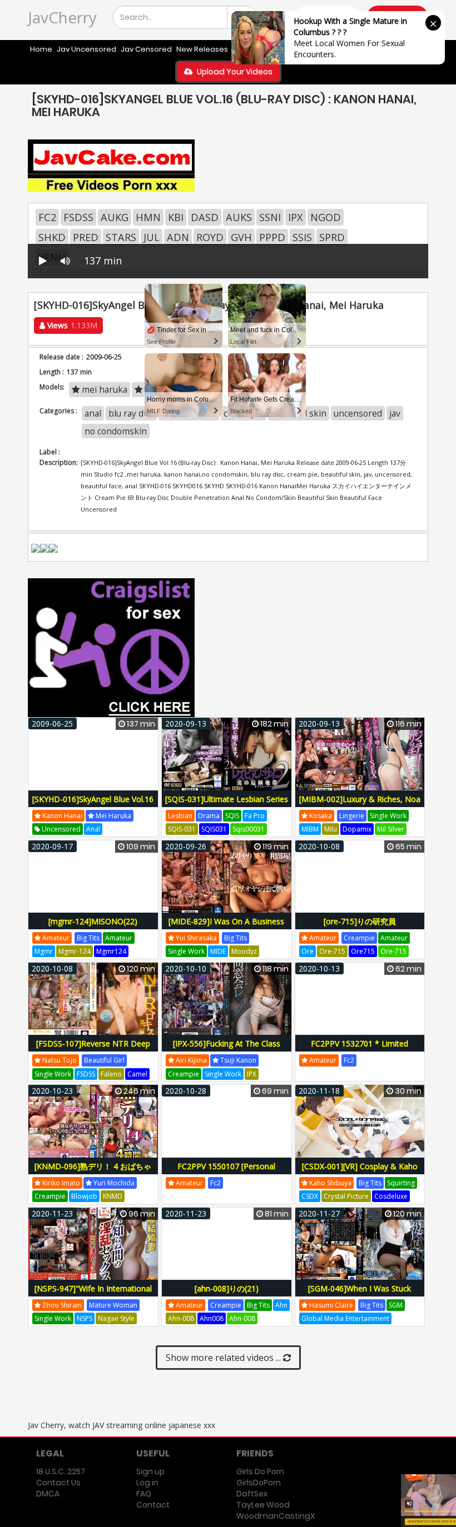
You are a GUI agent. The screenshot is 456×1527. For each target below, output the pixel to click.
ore (307, 951)
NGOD (325, 217)
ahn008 (212, 1318)
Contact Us (58, 1482)
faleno (111, 1074)
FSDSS (78, 217)
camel (137, 1074)
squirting (401, 1183)
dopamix (357, 829)
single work (388, 815)
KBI (176, 217)
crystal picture (346, 1196)
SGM (396, 1305)
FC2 (47, 217)
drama (209, 815)
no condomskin (116, 431)
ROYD (210, 237)
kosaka (320, 815)
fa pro (255, 815)
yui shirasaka (195, 938)
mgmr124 (111, 951)
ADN (178, 237)
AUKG (114, 217)
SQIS (232, 815)
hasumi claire (330, 1305)
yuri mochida (113, 1183)
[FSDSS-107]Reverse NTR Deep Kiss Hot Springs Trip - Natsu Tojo (93, 1049)
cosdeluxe (391, 1196)
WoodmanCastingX (275, 1515)
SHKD (52, 237)
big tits (88, 938)
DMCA (48, 1493)
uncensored (60, 829)
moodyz (244, 951)
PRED (85, 237)
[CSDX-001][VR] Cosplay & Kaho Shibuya (360, 1172)
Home (41, 49)
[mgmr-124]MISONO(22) (92, 921)
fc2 (349, 1060)
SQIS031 (214, 829)
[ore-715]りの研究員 (360, 921)
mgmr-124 (74, 951)
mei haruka (112, 815)
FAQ (143, 1493)
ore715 (363, 951)
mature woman (113, 1305)
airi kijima (190, 1060)
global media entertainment (345, 1318)
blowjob (84, 1196)
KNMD (112, 1196)
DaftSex (251, 1493)
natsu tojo (59, 1060)
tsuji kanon (237, 1060)
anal (93, 829)
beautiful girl (104, 1060)
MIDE (218, 951)
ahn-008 (181, 1318)
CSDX (309, 1196)
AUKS (239, 217)
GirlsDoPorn (258, 1482)
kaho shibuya (329, 1183)
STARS (121, 237)
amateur (55, 938)
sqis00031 (248, 829)
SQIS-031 (182, 829)
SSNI (270, 217)
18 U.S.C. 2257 (60, 1471)
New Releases (202, 49)
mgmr (43, 951)
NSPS (84, 1318)
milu (330, 829)
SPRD (332, 237)
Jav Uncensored (86, 49)
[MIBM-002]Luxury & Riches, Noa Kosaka (359, 805)
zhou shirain (61, 1305)
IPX (295, 217)
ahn (281, 1305)
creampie (359, 938)
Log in (147, 1482)
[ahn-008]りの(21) (227, 1288)
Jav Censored (146, 49)
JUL (151, 237)
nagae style (116, 1318)
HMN (148, 217)
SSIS (302, 237)
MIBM (310, 829)
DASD (205, 217)
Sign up (150, 1471)
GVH (241, 237)
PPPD (272, 237)
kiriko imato (60, 1183)
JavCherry (62, 17)
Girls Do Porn (260, 1471)
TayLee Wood (263, 1504)
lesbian (180, 815)
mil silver (390, 829)
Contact (153, 1504)
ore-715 (332, 951)
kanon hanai (61, 815)
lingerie (351, 815)
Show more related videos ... (224, 1357)
